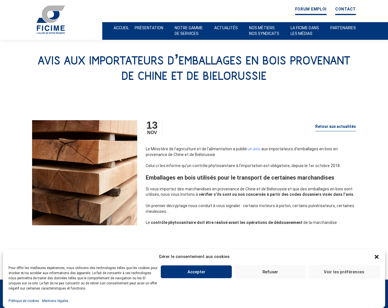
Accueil (121, 28)
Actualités (226, 28)
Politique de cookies (24, 301)
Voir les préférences (344, 271)
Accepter (196, 271)
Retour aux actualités (335, 126)
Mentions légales (55, 301)
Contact (345, 9)
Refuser (270, 271)
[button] (376, 257)
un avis (254, 149)
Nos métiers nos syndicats (264, 31)
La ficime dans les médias (305, 31)
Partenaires (343, 28)
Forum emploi (311, 9)
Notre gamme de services (189, 31)
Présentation (149, 28)
